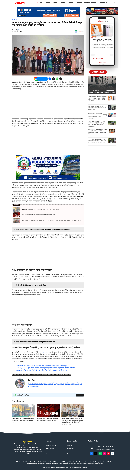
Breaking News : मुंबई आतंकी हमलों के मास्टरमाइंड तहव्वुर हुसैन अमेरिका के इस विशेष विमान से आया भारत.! (46, 368)
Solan (15, 19)
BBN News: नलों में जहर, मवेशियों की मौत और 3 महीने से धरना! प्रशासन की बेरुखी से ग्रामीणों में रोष (40, 209)
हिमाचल (55, 3)
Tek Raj (16, 29)
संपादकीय (102, 3)
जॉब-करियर (87, 3)
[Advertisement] (48, 104)
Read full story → (98, 58)
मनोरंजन (71, 3)
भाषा (41, 3)
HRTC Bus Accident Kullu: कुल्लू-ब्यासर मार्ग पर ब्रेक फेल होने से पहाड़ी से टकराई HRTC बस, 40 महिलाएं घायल (97, 140)
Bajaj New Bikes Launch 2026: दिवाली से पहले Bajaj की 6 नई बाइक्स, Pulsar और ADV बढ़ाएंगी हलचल (96, 123)
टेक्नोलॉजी (93, 3)
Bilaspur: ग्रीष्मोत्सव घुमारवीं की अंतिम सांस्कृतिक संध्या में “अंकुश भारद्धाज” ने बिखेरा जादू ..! (41, 370)
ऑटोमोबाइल (79, 3)
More (108, 3)
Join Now (79, 395)
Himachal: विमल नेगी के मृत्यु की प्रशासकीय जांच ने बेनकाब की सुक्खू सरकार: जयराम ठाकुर (41, 365)
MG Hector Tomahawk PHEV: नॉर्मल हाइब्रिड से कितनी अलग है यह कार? (97, 106)
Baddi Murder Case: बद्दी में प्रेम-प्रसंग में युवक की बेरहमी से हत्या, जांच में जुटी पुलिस (38, 214)
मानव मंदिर (44, 352)
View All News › (102, 62)
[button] (114, 2)
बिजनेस (63, 3)
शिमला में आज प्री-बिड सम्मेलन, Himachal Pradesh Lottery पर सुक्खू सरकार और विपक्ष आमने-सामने (97, 115)
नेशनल (48, 3)
